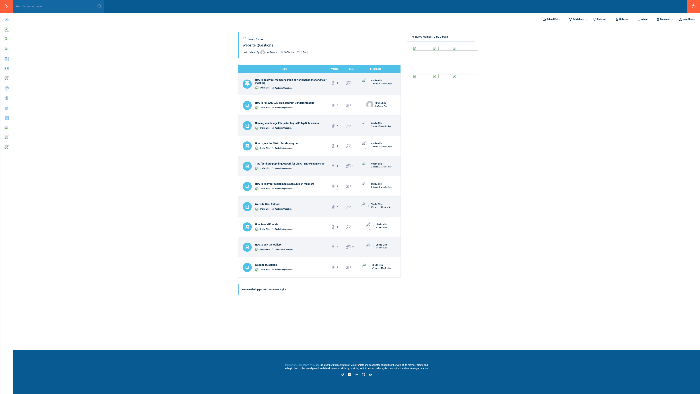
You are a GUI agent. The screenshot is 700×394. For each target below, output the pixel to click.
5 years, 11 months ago (381, 207)
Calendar (601, 19)
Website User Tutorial (267, 204)
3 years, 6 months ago (381, 187)
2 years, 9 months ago (381, 167)
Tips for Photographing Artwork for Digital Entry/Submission (289, 163)
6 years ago (381, 227)
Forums (259, 39)
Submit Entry (553, 19)
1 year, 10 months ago (381, 126)
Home (250, 39)
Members (665, 19)
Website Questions (284, 88)
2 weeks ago (381, 106)
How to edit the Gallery (268, 244)
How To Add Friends (266, 224)
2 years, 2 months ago (381, 146)
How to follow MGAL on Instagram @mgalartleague (284, 102)
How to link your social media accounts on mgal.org (284, 183)
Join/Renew (689, 19)
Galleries (624, 19)
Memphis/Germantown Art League (303, 365)
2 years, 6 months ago (381, 83)
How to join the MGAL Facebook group (277, 143)
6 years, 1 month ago (381, 268)
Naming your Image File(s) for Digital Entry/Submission (287, 123)
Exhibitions (578, 19)
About (644, 19)
